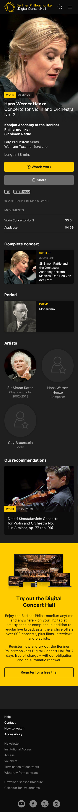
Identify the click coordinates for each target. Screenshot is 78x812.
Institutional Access (18, 749)
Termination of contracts (21, 767)
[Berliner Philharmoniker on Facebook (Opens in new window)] (33, 803)
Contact (10, 722)
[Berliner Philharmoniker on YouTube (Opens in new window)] (21, 803)
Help (7, 716)
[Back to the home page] (28, 7)
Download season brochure (23, 782)
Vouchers (10, 761)
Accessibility (13, 734)
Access (9, 755)
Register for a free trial (39, 672)
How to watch (14, 728)
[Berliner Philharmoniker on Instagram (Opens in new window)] (56, 803)
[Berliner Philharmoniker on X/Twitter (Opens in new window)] (45, 803)
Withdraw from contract (21, 772)
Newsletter (12, 743)
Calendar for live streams (22, 788)
